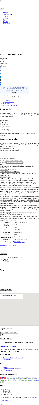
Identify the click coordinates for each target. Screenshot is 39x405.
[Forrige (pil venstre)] (1, 404)
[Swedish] (8, 378)
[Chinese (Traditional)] (16, 380)
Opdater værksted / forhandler (12, 369)
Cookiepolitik (7, 359)
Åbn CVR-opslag (19, 242)
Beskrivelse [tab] (6, 103)
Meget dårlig (5, 130)
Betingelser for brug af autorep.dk (13, 358)
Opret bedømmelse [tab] (8, 102)
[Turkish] (20, 380)
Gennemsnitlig (6, 126)
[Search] (2, 335)
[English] (3, 378)
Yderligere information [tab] (10, 105)
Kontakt (5, 367)
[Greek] (35, 380)
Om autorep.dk (7, 370)
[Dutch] (19, 378)
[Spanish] (6, 380)
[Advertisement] (19, 38)
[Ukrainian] (23, 380)
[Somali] (3, 382)
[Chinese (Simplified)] (10, 380)
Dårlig (3, 128)
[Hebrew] (30, 378)
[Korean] (29, 380)
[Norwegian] (5, 378)
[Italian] (33, 378)
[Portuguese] (3, 380)
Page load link (4, 401)
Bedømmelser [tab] (7, 100)
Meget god (5, 124)
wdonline (6, 389)
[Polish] (14, 378)
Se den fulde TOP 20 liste (8, 346)
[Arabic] (17, 378)
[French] (25, 378)
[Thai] (32, 380)
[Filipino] (22, 378)
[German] (11, 378)
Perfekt (4, 122)
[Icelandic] (27, 378)
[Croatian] (36, 378)
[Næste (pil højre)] (2, 404)
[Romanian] (26, 380)
